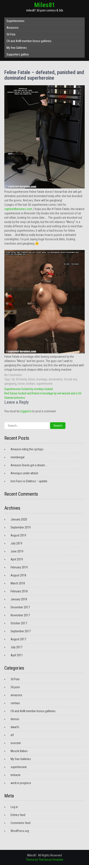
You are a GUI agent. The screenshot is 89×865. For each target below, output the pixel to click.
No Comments (13, 375)
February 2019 (19, 567)
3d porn (15, 687)
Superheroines (15, 21)
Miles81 (44, 5)
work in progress (21, 783)
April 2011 (17, 655)
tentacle (16, 775)
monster (16, 743)
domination (56, 379)
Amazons (12, 27)
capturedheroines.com (18, 209)
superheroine (44, 383)
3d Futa (10, 34)
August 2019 (18, 535)
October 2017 (19, 623)
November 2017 (20, 615)
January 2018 (19, 599)
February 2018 (19, 591)
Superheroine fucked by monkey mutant (28, 389)
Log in (14, 807)
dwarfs (15, 727)
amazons (16, 695)
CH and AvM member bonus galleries (28, 41)
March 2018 (18, 583)
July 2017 (16, 647)
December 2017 (20, 607)
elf (12, 735)
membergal (17, 457)
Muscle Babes (19, 751)
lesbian (30, 383)
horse (21, 383)
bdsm (31, 379)
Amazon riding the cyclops (27, 449)
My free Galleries (16, 47)
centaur (15, 703)
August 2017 (18, 639)
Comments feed (20, 823)
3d (12, 379)
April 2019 (17, 559)
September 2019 (21, 527)
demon (15, 719)
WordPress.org (20, 831)
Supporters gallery (17, 54)
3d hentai (21, 379)
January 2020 (19, 519)
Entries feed (18, 815)
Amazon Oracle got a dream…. (29, 465)
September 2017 (21, 631)
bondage (42, 379)
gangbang (10, 383)
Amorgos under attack (24, 473)
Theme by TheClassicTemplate (44, 859)
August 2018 (18, 575)
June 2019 (17, 551)
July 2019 (16, 543)
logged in (26, 411)
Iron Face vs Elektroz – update (29, 481)
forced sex (70, 379)
